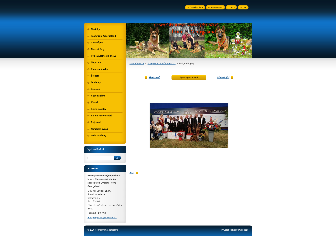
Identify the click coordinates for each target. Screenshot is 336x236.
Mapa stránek (217, 7)
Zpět (132, 173)
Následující (223, 77)
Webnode (243, 230)
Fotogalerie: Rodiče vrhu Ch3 (162, 63)
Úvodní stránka (137, 63)
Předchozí (154, 77)
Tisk (244, 7)
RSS (232, 7)
